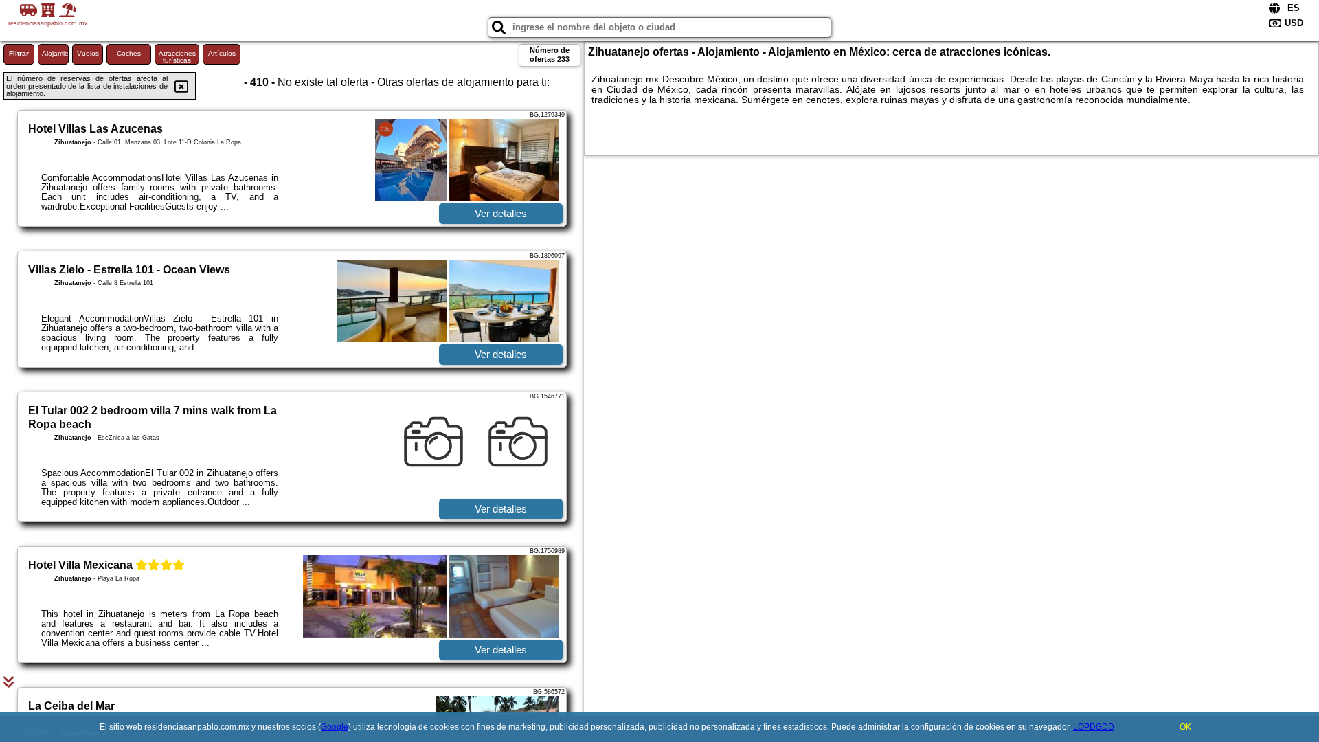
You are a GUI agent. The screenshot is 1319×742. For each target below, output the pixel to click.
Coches (129, 53)
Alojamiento (55, 53)
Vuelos (88, 53)
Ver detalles (501, 213)
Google (334, 727)
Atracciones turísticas (177, 56)
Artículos (222, 53)
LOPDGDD (1093, 727)
